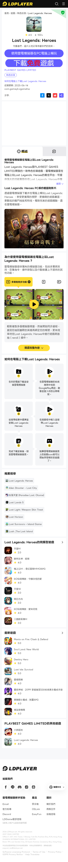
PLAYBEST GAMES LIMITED (20, 70)
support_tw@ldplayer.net (13, 848)
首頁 (6, 13)
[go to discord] (19, 787)
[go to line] (12, 787)
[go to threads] (33, 787)
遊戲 (13, 13)
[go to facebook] (6, 787)
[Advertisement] (34, 123)
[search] (57, 4)
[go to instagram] (26, 787)
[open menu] (63, 4)
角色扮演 (21, 13)
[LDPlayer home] (18, 4)
